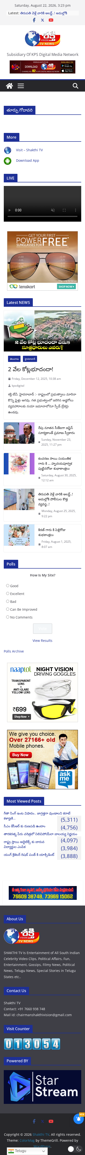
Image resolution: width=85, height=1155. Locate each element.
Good (14, 586)
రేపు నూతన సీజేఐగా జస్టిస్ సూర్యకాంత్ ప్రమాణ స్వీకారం (56, 430)
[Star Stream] (42, 1073)
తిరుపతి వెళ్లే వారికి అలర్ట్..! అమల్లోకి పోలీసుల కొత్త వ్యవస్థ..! (43, 15)
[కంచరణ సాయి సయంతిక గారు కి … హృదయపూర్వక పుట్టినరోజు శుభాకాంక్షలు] (19, 469)
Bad (13, 601)
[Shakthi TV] (9, 86)
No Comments (21, 617)
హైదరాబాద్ (30, 359)
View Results (42, 640)
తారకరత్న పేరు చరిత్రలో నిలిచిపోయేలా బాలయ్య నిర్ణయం (40, 834)
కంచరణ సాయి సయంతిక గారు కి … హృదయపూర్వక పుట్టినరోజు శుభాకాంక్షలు (55, 463)
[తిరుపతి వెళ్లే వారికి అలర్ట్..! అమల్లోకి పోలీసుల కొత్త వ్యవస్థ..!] (19, 505)
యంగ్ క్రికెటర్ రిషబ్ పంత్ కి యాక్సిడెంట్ (29, 854)
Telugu (20, 1151)
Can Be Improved (23, 609)
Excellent (17, 593)
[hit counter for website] (32, 1041)
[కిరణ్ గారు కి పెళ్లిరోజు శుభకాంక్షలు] (19, 538)
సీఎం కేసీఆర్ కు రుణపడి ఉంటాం (24, 826)
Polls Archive (14, 651)
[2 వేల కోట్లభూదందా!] (42, 330)
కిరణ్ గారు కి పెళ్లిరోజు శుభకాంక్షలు (52, 532)
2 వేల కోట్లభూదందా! (30, 369)
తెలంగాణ (14, 359)
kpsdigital (18, 386)
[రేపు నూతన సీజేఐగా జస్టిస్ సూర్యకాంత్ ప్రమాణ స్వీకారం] (19, 436)
